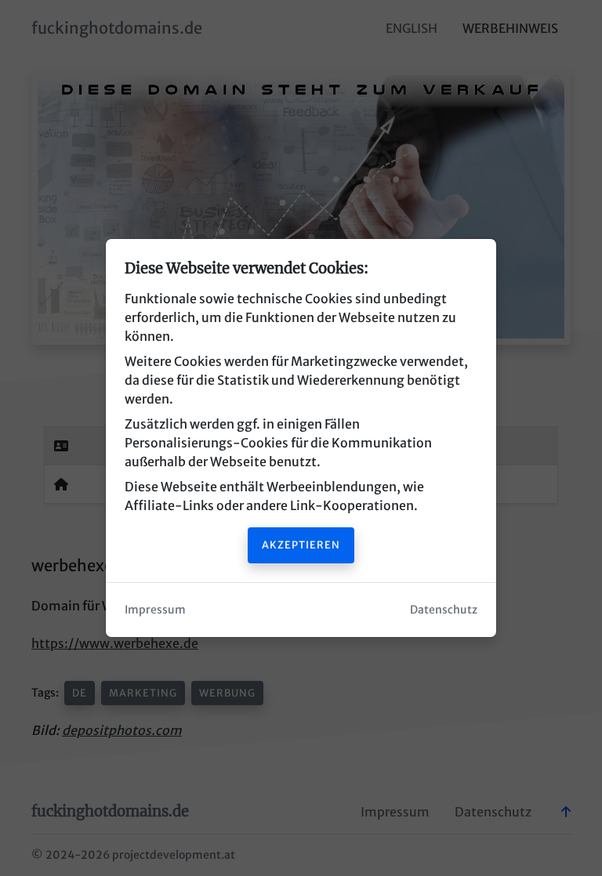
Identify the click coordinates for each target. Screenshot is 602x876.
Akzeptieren (301, 544)
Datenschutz (443, 610)
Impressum (155, 610)
